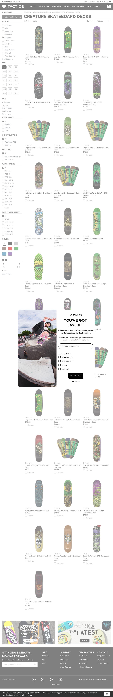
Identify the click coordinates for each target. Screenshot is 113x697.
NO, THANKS (76, 381)
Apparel (65, 369)
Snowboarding (67, 361)
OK (107, 694)
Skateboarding (67, 357)
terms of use (13, 695)
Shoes (64, 365)
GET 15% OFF (76, 376)
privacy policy (27, 695)
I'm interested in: (64, 354)
